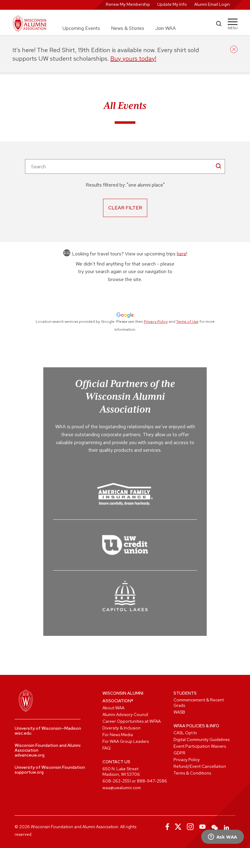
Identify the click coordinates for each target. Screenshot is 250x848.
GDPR (179, 753)
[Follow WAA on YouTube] (202, 826)
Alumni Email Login (212, 4)
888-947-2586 (152, 781)
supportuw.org (29, 772)
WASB (179, 712)
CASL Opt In (185, 733)
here (181, 253)
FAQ (106, 748)
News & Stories (127, 28)
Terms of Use (187, 321)
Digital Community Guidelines (201, 739)
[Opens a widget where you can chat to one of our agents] (222, 837)
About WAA (113, 708)
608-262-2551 (116, 781)
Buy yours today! (133, 58)
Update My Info (172, 4)
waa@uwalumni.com (121, 787)
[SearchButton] (218, 166)
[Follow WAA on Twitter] (178, 826)
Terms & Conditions (192, 773)
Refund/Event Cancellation (199, 766)
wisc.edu (23, 733)
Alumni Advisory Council (125, 714)
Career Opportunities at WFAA (131, 721)
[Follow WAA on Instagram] (190, 826)
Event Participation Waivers (199, 746)
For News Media (117, 734)
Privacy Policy (156, 321)
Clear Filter (125, 208)
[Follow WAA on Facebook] (166, 826)
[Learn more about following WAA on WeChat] (214, 826)
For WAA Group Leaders (125, 741)
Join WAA (165, 28)
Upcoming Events (81, 28)
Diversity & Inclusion (121, 728)
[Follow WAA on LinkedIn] (226, 826)
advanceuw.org (30, 755)
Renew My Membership (128, 4)
